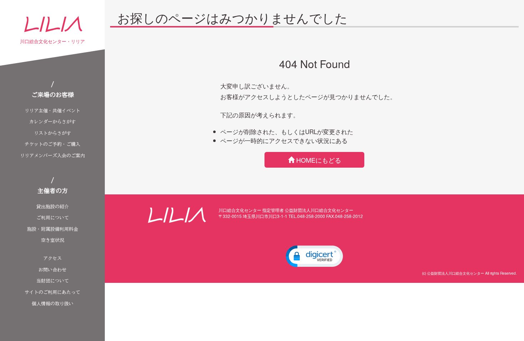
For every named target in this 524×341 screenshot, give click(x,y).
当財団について (52, 281)
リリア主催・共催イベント (52, 110)
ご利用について (52, 217)
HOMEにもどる (318, 159)
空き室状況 (52, 240)
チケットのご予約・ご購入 (52, 144)
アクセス (52, 258)
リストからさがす (52, 133)
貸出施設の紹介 (52, 206)
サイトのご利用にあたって (52, 292)
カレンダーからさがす (52, 121)
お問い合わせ (52, 270)
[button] (314, 256)
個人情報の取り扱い (52, 303)
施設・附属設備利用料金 (52, 229)
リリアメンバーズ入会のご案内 (52, 155)
